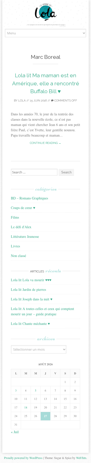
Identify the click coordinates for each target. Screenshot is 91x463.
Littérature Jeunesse (25, 236)
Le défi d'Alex (21, 226)
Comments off (65, 100)
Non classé (18, 255)
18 (25, 407)
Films (15, 217)
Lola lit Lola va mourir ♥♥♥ (31, 279)
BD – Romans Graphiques (29, 198)
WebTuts (81, 458)
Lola (22, 100)
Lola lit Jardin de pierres (28, 289)
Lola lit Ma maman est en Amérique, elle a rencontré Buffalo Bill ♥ (45, 83)
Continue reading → (45, 143)
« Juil (15, 431)
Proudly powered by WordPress (23, 458)
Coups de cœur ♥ (23, 207)
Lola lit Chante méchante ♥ (30, 323)
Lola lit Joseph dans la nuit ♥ (31, 299)
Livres (15, 246)
